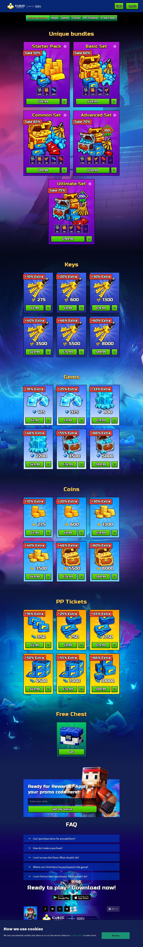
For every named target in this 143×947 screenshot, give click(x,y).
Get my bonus (62, 809)
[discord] (52, 909)
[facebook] (45, 909)
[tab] (38, 18)
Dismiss (115, 935)
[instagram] (60, 909)
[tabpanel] (71, 137)
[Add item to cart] (64, 101)
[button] (71, 838)
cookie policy (77, 936)
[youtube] (67, 909)
